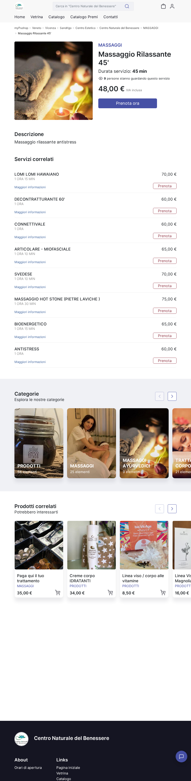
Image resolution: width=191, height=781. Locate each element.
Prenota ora (127, 103)
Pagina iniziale (68, 767)
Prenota (165, 186)
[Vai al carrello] (163, 6)
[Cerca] (127, 6)
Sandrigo (66, 27)
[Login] (172, 6)
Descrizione (29, 134)
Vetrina (62, 773)
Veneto (36, 27)
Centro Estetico (85, 27)
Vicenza (50, 27)
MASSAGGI (150, 27)
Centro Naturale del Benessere (119, 27)
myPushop (21, 27)
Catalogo (56, 17)
